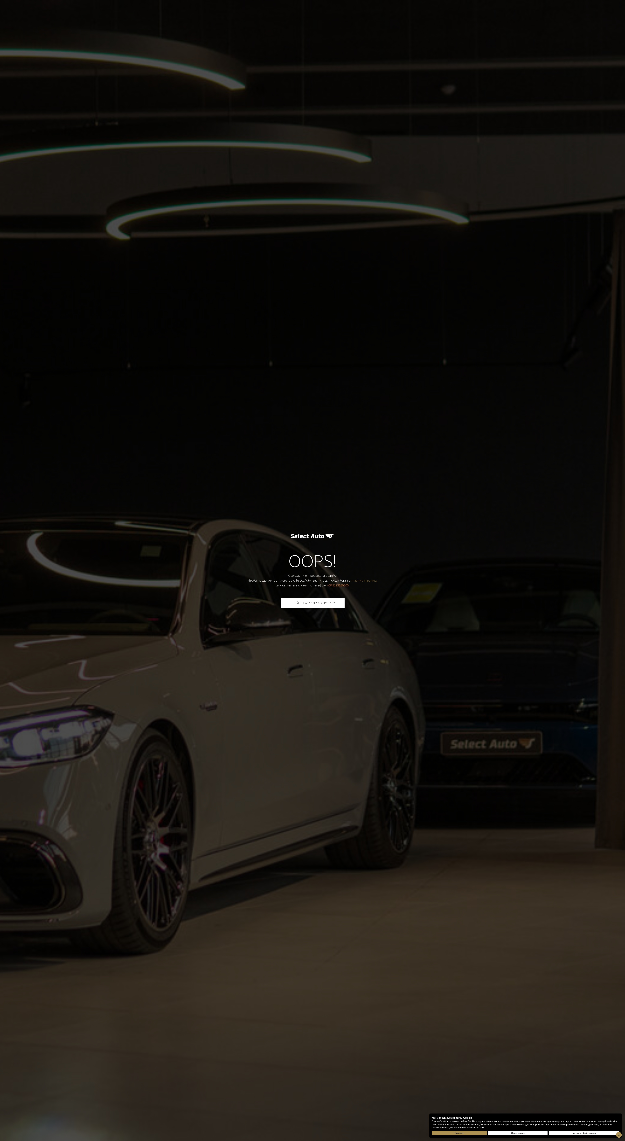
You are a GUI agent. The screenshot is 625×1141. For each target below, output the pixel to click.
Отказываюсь (518, 1133)
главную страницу (364, 580)
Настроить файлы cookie (584, 1133)
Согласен (459, 1133)
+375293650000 (338, 585)
